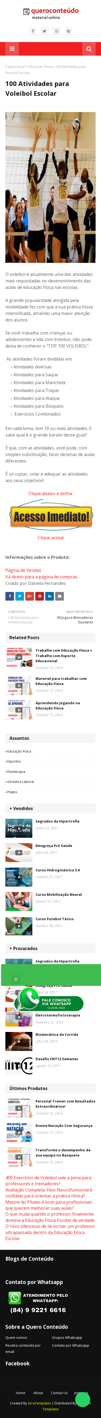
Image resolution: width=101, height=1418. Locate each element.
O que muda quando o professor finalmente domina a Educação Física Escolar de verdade (50, 1217)
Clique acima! (51, 538)
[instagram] (57, 31)
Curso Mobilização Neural (59, 894)
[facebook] (33, 31)
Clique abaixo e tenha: (51, 493)
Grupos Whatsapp (67, 1337)
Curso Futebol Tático (55, 918)
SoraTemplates (39, 1403)
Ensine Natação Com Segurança (64, 1125)
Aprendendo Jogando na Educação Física (58, 705)
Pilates (12, 792)
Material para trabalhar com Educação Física (61, 681)
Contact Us (59, 1393)
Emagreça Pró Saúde (54, 845)
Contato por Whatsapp (70, 1345)
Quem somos (16, 1337)
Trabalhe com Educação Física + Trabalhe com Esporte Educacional (64, 655)
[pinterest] (68, 31)
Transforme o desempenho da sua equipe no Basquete (63, 1153)
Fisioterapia (16, 771)
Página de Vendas (23, 570)
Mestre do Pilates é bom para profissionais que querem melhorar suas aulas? (48, 1205)
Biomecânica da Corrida (57, 1034)
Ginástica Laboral (20, 781)
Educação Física (40, 66)
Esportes (14, 761)
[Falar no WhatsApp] (82, 1399)
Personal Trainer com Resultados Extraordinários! (65, 1104)
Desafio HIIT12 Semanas (57, 1058)
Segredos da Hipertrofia (57, 821)
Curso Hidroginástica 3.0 (58, 870)
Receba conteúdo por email (23, 1348)
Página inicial (15, 66)
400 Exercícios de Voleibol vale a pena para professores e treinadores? (48, 1181)
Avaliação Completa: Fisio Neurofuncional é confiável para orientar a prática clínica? (48, 1193)
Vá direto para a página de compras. (41, 577)
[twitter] (45, 31)
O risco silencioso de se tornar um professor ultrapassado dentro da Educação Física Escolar (50, 1232)
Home (20, 1393)
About (38, 1393)
